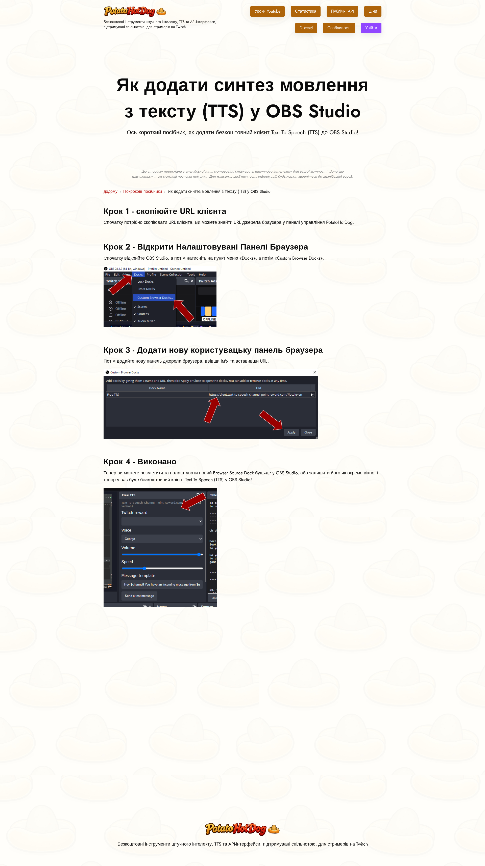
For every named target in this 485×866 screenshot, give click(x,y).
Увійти (371, 28)
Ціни (373, 11)
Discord (306, 28)
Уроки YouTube (267, 11)
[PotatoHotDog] (135, 16)
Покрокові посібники (142, 191)
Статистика (305, 11)
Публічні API (342, 11)
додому (110, 191)
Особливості (339, 28)
